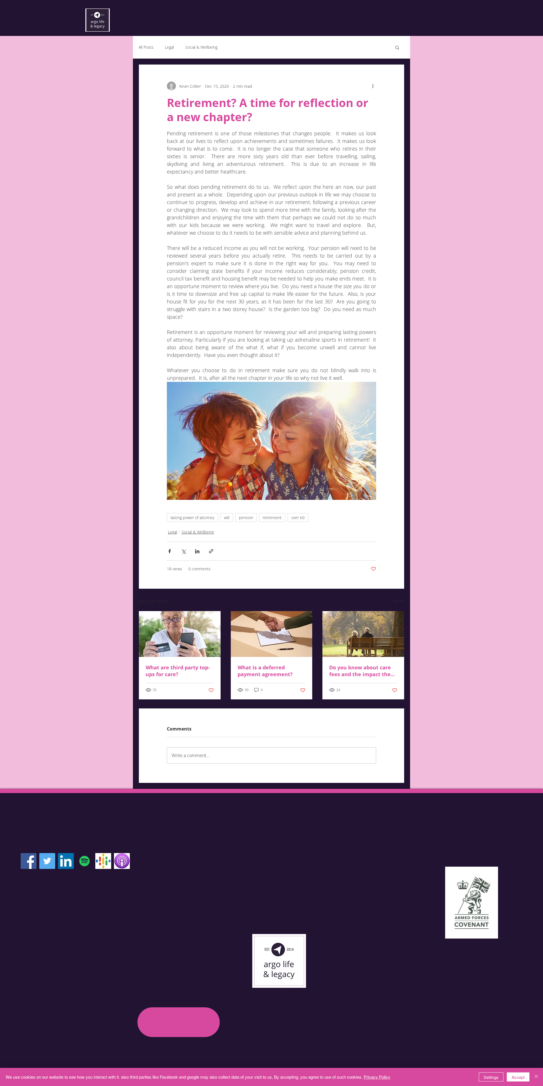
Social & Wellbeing (201, 47)
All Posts (146, 47)
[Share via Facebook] (169, 551)
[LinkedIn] (66, 861)
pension (246, 517)
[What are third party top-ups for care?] (180, 634)
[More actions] (372, 86)
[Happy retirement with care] (363, 634)
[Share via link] (211, 551)
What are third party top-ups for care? (178, 671)
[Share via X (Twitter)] (183, 551)
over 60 (298, 517)
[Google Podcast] (103, 861)
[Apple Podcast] (122, 861)
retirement (272, 517)
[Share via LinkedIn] (197, 551)
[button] (397, 47)
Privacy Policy (377, 1077)
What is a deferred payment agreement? (265, 671)
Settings (491, 1077)
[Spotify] (84, 861)
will (226, 517)
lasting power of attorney (192, 517)
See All (398, 600)
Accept (518, 1077)
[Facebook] (28, 861)
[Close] (536, 1076)
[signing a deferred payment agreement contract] (272, 634)
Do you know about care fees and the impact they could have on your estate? (361, 671)
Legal (169, 47)
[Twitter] (47, 861)
